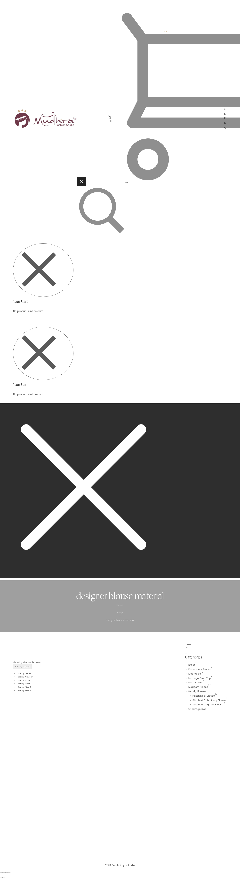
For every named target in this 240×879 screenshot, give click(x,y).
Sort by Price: (24, 687)
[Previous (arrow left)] (1, 877)
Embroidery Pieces (199, 669)
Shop (120, 612)
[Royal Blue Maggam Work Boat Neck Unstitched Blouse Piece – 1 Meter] (42, 755)
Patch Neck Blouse (203, 695)
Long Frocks (195, 682)
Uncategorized (197, 709)
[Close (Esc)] (1, 872)
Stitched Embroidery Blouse (209, 700)
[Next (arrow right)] (4, 877)
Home (120, 605)
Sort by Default (24, 673)
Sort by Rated (24, 680)
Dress (191, 665)
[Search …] (107, 211)
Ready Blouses (197, 691)
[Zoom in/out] (9, 872)
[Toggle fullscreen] (6, 872)
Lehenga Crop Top (199, 678)
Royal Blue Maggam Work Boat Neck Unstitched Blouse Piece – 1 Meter (41, 822)
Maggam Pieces (198, 687)
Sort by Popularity (25, 677)
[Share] (4, 872)
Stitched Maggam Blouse (207, 704)
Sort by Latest (24, 684)
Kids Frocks (194, 673)
